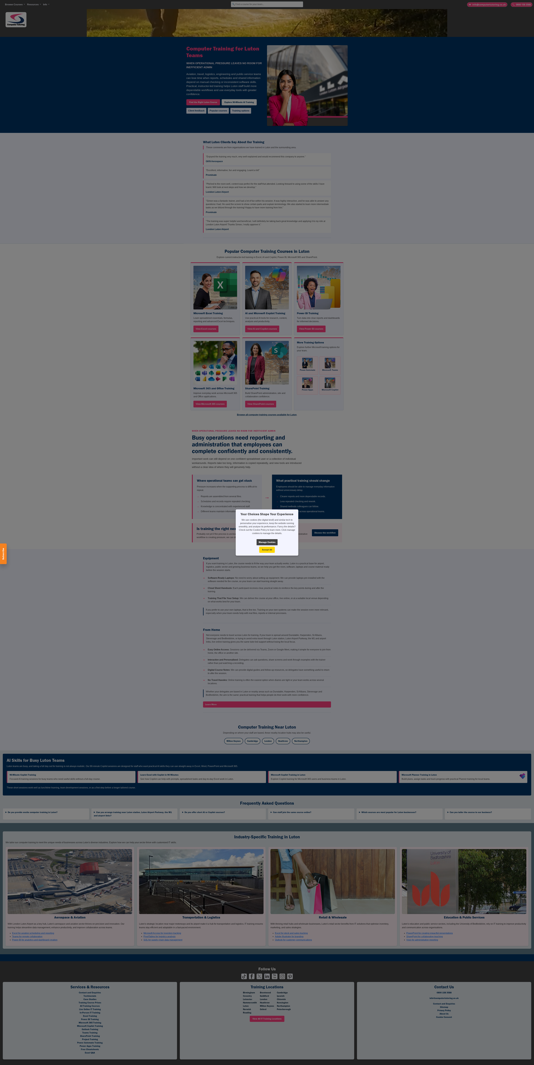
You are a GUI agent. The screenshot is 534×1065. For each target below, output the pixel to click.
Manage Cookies (267, 542)
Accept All (267, 549)
